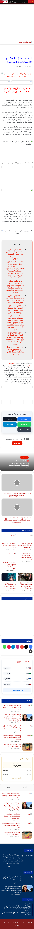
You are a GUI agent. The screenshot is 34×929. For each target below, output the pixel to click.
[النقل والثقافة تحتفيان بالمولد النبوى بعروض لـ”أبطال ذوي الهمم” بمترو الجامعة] (25, 577)
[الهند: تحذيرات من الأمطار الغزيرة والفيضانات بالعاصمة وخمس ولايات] (27, 728)
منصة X (8, 419)
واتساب (23, 424)
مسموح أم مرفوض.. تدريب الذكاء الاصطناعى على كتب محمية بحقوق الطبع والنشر (9, 585)
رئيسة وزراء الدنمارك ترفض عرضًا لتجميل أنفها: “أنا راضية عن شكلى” (25, 545)
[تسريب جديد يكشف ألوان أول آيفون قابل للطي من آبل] (27, 747)
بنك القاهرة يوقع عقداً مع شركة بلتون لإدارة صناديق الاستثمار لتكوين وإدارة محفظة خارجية (15, 351)
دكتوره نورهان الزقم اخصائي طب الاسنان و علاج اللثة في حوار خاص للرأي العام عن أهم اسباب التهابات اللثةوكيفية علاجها (15, 338)
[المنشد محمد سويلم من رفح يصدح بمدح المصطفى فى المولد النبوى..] (9, 556)
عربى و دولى (24, 457)
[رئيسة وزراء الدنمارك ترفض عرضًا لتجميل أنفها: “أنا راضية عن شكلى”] (25, 538)
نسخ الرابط (23, 429)
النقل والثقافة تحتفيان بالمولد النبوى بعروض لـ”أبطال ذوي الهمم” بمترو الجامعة (26, 585)
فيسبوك (23, 419)
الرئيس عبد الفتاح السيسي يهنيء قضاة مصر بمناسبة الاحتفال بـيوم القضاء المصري (15, 309)
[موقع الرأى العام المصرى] (25, 42)
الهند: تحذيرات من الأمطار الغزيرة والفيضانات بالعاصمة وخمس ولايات (11, 728)
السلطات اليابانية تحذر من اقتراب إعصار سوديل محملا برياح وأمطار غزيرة (19, 465)
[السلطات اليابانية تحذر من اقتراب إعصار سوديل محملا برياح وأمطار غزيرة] (27, 708)
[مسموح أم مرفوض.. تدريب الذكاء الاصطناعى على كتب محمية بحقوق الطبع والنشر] (9, 577)
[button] (17, 314)
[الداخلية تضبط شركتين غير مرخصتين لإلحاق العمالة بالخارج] (9, 538)
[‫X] (23, 866)
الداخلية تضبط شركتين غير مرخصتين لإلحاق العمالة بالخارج (9, 545)
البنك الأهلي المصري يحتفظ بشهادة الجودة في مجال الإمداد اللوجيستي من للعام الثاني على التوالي (15, 254)
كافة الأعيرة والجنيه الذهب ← (17, 778)
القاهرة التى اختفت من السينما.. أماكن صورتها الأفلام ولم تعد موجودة (12, 737)
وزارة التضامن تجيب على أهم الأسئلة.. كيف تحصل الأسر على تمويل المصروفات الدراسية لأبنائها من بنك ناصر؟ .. (12, 717)
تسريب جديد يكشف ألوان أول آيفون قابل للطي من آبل (12, 745)
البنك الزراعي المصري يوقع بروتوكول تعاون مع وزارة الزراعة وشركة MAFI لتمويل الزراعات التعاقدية (15, 299)
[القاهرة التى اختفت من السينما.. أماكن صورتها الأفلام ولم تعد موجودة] (27, 737)
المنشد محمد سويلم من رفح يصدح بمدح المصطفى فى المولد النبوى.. (9, 565)
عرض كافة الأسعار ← (17, 690)
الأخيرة (25, 787)
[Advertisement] (17, 22)
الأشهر (8, 787)
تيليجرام (9, 424)
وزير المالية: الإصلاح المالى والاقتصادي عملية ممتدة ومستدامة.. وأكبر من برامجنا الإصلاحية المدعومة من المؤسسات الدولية (15, 286)
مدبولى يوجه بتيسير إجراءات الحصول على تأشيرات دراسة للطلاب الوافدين (26, 556)
